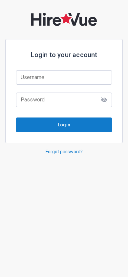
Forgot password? (64, 151)
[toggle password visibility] (104, 100)
